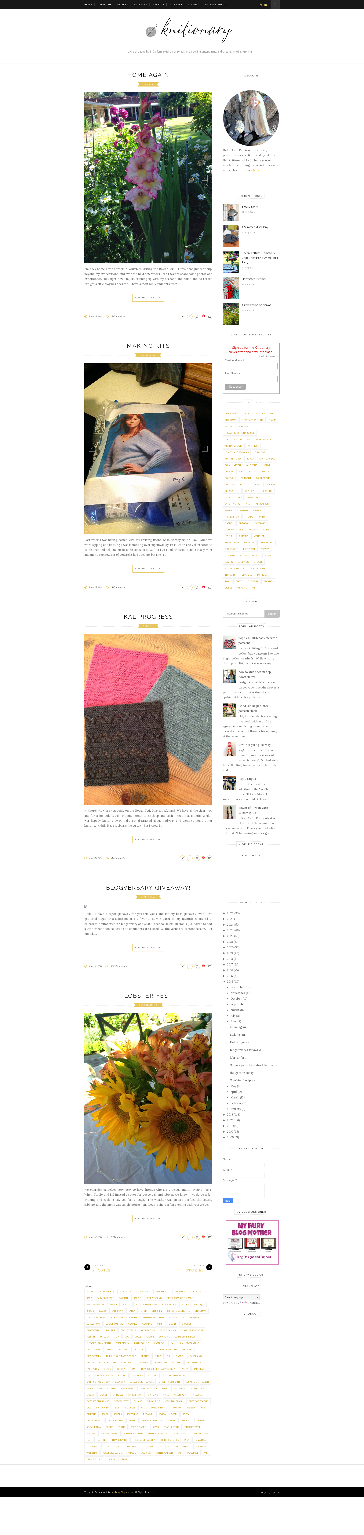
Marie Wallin (128, 1388)
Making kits (148, 345)
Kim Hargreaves (104, 1375)
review (162, 1414)
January (236, 1109)
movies (103, 1394)
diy (117, 1336)
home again (148, 75)
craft (160, 1323)
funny (158, 1356)
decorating (148, 1330)
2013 (230, 1114)
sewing (132, 1420)
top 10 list (92, 1446)
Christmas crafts (96, 1317)
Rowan (186, 1414)
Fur (169, 1356)
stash (155, 1427)
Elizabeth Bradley (185, 1336)
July (233, 1015)
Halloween (92, 1368)
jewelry (184, 1368)
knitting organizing (174, 1375)
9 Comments (118, 587)
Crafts (172, 1323)
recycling (132, 1414)
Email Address (234, 360)
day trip (110, 1330)
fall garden (93, 1349)
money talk (197, 1388)
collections (93, 1323)
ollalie (138, 1401)
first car (138, 1349)
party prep (102, 1407)
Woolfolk (192, 1452)
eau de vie (164, 1336)
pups (202, 1407)
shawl (171, 1420)
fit (150, 1349)
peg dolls (129, 1407)
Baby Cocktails (105, 1298)
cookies (132, 1323)
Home (88, 4)
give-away (148, 897)
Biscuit (126, 1304)
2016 (230, 970)
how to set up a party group (158, 1368)
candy (132, 1310)
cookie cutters (114, 1323)
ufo (160, 1446)
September (238, 1004)
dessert (90, 1336)
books (185, 1304)
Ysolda (111, 1459)
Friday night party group (121, 1356)
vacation (200, 1446)
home (133, 1368)
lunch (205, 1381)
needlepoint (181, 1394)
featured (123, 1349)
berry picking (154, 1298)
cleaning (194, 1317)
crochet (186, 1323)
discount (105, 1336)
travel (118, 1446)
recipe (105, 1414)
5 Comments (118, 316)
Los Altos (191, 1381)
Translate (253, 1302)
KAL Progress (148, 616)
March (235, 1097)
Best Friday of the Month (181, 1298)
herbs (107, 1368)
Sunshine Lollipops (243, 1080)
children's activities (178, 1310)
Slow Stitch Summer (254, 279)
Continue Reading (148, 298)
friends (145, 1356)
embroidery (122, 1343)
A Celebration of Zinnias (256, 305)
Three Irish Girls (169, 1439)
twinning (147, 1446)
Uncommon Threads (178, 1446)
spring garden (139, 1427)
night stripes (247, 778)
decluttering (128, 1330)
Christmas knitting (153, 1317)
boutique (199, 1304)
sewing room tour (152, 1420)
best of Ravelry (95, 1304)
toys (106, 1446)
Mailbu (90, 1388)
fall (172, 1343)
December (238, 987)
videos (132, 1452)
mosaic (90, 1394)
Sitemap (194, 4)
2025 (230, 919)
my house (117, 1394)
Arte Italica (198, 1291)
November (238, 993)
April (234, 1092)
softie (109, 1427)
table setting (200, 1433)
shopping (185, 1420)
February (237, 1103)
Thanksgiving (119, 1439)
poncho (176, 1407)
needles (197, 1394)
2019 (230, 953)
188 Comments (119, 966)
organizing (148, 355)
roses (174, 1414)
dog (127, 1336)
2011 (229, 1126)
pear (116, 1407)
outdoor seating (198, 1401)
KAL (88, 1375)
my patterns (135, 1394)
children (157, 1310)
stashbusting (172, 1427)
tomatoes (200, 1439)
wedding (146, 1452)
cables (102, 1310)
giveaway (143, 1362)
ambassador (143, 1291)
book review (169, 1304)
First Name (232, 373)
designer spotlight (192, 1330)
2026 (230, 913)
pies (142, 1407)
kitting (122, 1375)
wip (180, 1452)
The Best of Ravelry (144, 1439)
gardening (195, 1356)
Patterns (140, 4)
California (117, 1310)
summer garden (109, 1433)
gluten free (160, 1362)
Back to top (268, 1492)
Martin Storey (149, 1388)
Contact (176, 4)
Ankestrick (180, 1291)
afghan (148, 626)
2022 (230, 936)
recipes (118, 1414)
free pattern (93, 1356)
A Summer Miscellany (255, 227)
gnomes (176, 1362)
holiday (120, 1368)
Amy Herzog (162, 1291)
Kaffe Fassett (201, 1368)
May (233, 1086)
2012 (230, 1120)
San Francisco (94, 1420)
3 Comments (118, 858)
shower (200, 1420)
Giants (90, 1362)
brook (90, 1310)
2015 (230, 976)
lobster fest (148, 995)
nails (166, 1394)
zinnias (124, 1459)
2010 (230, 1131)
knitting (153, 1375)
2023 (230, 930)
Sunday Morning (157, 1433)
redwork (148, 1414)
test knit (101, 1439)
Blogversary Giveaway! (148, 887)
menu (165, 1388)
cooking (147, 1323)
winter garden (164, 1452)
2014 (230, 981)
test (88, 1439)
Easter (150, 1336)
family (109, 1349)
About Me (105, 4)
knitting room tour (98, 1381)
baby (89, 1298)
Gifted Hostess (107, 1362)
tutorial (132, 1446)
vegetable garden (113, 1452)
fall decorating (189, 1343)
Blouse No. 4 (250, 206)
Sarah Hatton (115, 1420)
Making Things (107, 1388)
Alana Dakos (107, 1291)
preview (190, 1407)
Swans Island (179, 1433)
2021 (230, 941)
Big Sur (113, 1304)
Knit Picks (137, 1375)
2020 (230, 947)
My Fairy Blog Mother (122, 1492)
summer (90, 1433)
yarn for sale (94, 1459)
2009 (230, 1137)
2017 (230, 964)
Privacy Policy (216, 4)
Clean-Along (176, 1317)
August (235, 1010)
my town (153, 1394)
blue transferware (146, 1304)
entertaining (148, 1005)
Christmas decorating (124, 1317)
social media (93, 1427)
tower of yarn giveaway (254, 745)
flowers (188, 1349)
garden (148, 84)
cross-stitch (93, 1330)
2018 (230, 959)
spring (122, 1427)
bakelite (123, 1298)
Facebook (159, 1343)
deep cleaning (168, 1330)
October (236, 998)
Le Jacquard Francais (142, 1381)
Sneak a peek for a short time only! (254, 1065)
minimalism (179, 1388)
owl (88, 1407)
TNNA (186, 1439)
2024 (230, 924)
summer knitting (133, 1433)
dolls (138, 1336)
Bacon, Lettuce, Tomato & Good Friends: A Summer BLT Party (260, 257)
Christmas (200, 1310)
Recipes (122, 4)
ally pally (125, 1291)
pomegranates (158, 1407)
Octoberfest (121, 1401)
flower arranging (167, 1349)
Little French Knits (169, 1381)
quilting (91, 1414)
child (144, 1310)
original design (174, 1401)
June (234, 1021)
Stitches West (192, 1427)
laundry (120, 1381)
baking (137, 1298)
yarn (206, 1452)
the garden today (241, 1073)
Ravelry (158, 4)
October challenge (97, 1401)
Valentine (91, 1452)
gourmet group (196, 1362)
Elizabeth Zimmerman (98, 1343)
